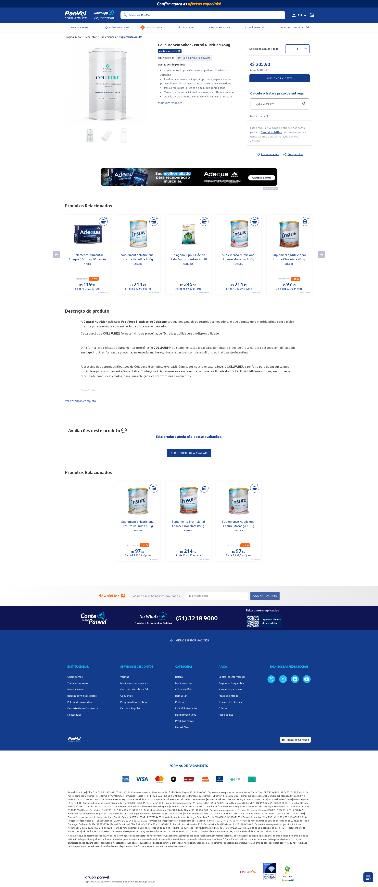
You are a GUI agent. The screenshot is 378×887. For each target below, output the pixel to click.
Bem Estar (91, 37)
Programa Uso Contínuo (134, 702)
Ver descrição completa (80, 401)
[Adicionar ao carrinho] (103, 221)
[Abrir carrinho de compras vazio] (311, 14)
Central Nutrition (271, 132)
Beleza (179, 677)
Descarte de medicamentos (82, 708)
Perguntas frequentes (231, 683)
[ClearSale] (248, 871)
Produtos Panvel (184, 721)
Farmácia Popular (130, 708)
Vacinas (124, 677)
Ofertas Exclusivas (219, 27)
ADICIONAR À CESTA (279, 78)
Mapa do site (226, 714)
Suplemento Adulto (130, 37)
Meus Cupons (154, 27)
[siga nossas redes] (271, 679)
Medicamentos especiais (134, 683)
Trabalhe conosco (77, 683)
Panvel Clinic (182, 727)
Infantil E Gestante (186, 708)
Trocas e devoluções (230, 702)
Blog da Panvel (75, 689)
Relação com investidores (82, 695)
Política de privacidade (80, 702)
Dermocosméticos (185, 714)
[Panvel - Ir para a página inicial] (75, 15)
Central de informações (232, 677)
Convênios (126, 695)
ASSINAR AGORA (265, 595)
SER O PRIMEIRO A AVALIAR (189, 453)
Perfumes (180, 702)
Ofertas (223, 708)
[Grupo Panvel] (96, 876)
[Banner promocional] (189, 3)
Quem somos (75, 677)
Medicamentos (183, 683)
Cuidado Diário (183, 689)
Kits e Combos (186, 27)
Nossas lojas (74, 714)
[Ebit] (269, 871)
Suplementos (108, 37)
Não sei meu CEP (260, 116)
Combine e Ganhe (255, 27)
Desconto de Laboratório (295, 27)
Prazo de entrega (228, 695)
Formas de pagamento (231, 689)
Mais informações (170, 103)
